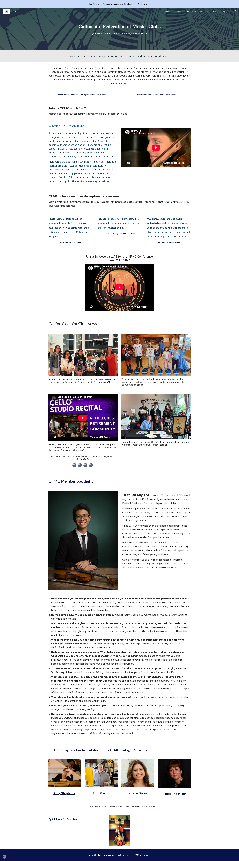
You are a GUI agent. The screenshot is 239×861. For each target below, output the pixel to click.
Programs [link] (225, 11)
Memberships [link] (180, 11)
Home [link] (166, 11)
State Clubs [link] (197, 11)
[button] (236, 11)
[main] (119, 29)
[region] (119, 4)
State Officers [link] (211, 11)
